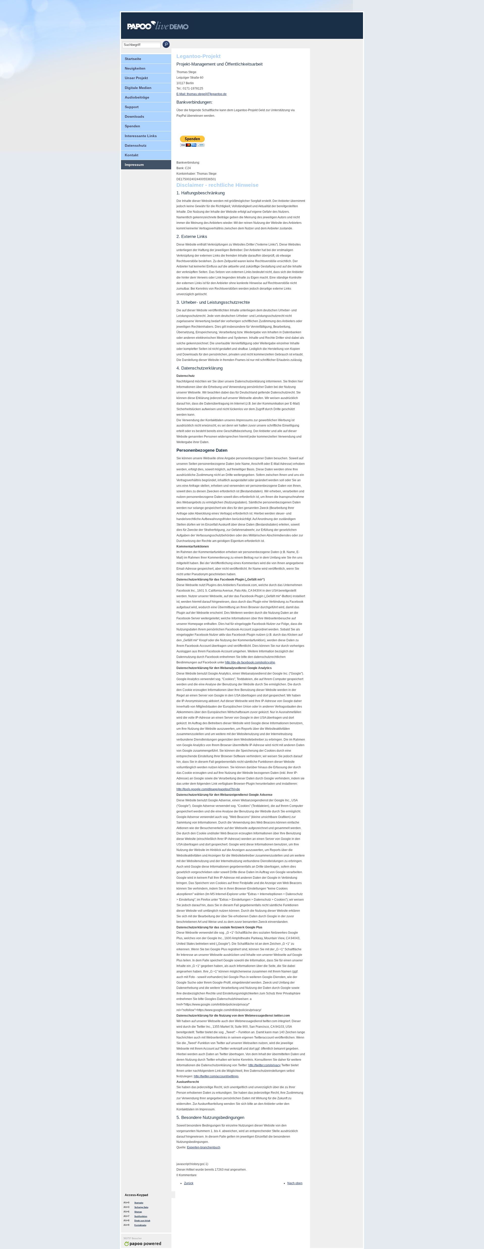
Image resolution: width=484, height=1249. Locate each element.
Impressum (134, 165)
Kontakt (131, 155)
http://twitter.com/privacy (264, 1065)
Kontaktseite (140, 1225)
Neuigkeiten (135, 68)
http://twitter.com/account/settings (216, 1076)
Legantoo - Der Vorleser (163, 27)
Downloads (134, 116)
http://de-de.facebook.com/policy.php (250, 662)
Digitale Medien (138, 88)
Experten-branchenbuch (203, 1147)
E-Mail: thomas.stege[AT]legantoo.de (201, 94)
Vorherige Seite (141, 1207)
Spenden (132, 126)
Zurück (188, 1183)
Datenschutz (135, 145)
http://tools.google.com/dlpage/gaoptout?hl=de (208, 789)
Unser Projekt (136, 78)
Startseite (133, 59)
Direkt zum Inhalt (142, 1221)
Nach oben (294, 1183)
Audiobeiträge (137, 97)
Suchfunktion (140, 1216)
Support (132, 107)
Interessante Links (141, 136)
